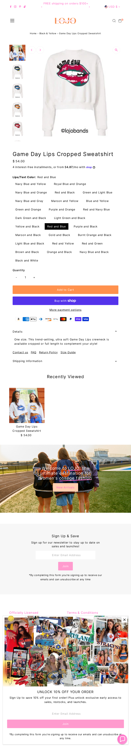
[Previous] (42, 7)
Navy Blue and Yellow (30, 184)
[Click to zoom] (116, 50)
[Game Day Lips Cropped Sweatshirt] (27, 405)
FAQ (33, 352)
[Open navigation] (12, 21)
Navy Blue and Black (94, 252)
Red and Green (92, 243)
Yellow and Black (27, 226)
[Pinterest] (20, 7)
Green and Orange (28, 209)
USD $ (113, 6)
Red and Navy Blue (96, 209)
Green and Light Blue (97, 192)
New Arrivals (65, 487)
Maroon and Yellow (64, 201)
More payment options (65, 309)
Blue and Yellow (97, 201)
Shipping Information (27, 361)
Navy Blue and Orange (31, 192)
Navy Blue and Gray (29, 201)
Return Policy (48, 352)
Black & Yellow (47, 33)
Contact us (20, 352)
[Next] (89, 7)
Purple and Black (86, 226)
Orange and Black (59, 252)
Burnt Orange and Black (95, 235)
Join (65, 566)
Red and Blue (56, 226)
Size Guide (68, 352)
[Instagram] (15, 7)
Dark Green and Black (30, 218)
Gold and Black (59, 235)
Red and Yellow (63, 243)
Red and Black (65, 192)
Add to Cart (65, 289)
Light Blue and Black (29, 243)
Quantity (19, 270)
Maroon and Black (28, 235)
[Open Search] (114, 20)
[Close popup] (124, 620)
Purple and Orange (62, 209)
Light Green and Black (69, 218)
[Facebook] (10, 7)
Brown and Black (27, 252)
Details (18, 331)
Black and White (26, 260)
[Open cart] (120, 20)
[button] (122, 739)
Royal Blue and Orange (70, 184)
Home (33, 33)
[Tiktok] (24, 7)
